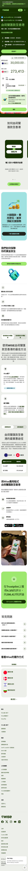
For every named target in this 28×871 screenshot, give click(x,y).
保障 (2, 775)
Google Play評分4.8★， (13, 20)
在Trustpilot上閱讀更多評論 (13, 601)
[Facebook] (2, 822)
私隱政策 (3, 831)
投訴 (2, 841)
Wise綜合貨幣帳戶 (14, 377)
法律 (2, 828)
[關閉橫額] (25, 4)
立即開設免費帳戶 (14, 184)
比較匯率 (3, 756)
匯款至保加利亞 (11, 690)
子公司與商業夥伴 (5, 791)
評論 (2, 794)
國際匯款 (3, 728)
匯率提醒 (3, 753)
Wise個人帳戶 (4, 713)
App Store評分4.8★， (12, 17)
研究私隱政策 (4, 838)
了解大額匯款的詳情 (14, 234)
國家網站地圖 (4, 844)
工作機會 (3, 781)
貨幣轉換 (3, 741)
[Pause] (23, 533)
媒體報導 (3, 778)
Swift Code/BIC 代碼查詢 (7, 747)
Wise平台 (3, 719)
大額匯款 (3, 731)
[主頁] (5, 10)
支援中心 (3, 803)
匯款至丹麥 (10, 677)
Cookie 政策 (4, 834)
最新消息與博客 (5, 772)
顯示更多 (13, 699)
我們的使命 (4, 788)
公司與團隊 (4, 769)
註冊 (20, 10)
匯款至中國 (10, 671)
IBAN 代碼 (3, 750)
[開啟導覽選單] (25, 10)
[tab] (7, 336)
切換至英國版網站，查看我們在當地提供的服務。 (13, 4)
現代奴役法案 (4, 847)
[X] (6, 822)
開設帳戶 (14, 51)
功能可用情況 (4, 760)
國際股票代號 (4, 744)
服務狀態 (3, 806)
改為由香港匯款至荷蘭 (6, 32)
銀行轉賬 (6, 403)
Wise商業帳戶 (4, 716)
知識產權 (3, 853)
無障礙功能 (4, 850)
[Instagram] (11, 822)
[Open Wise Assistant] (24, 867)
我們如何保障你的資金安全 (14, 264)
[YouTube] (15, 822)
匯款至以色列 (11, 684)
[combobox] (5, 63)
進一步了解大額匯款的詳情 (14, 103)
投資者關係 (4, 784)
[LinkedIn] (19, 822)
